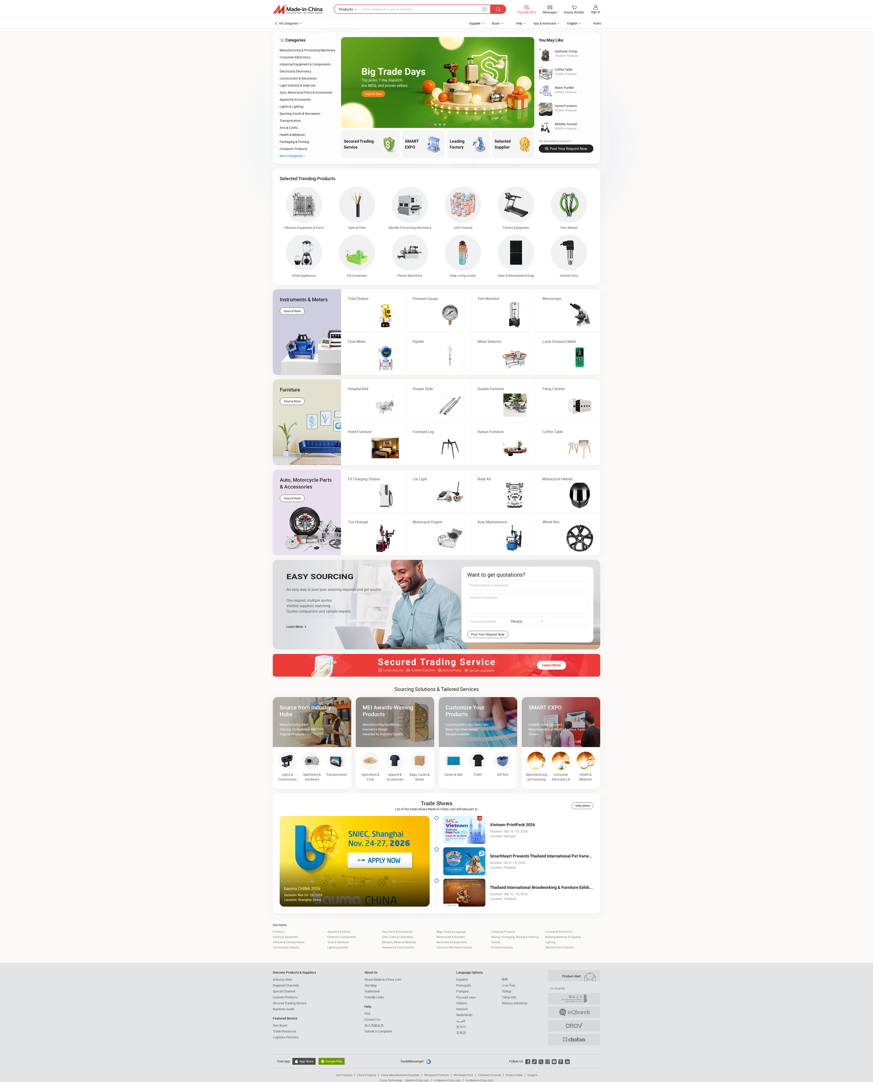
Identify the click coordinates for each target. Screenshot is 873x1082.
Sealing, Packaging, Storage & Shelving (515, 937)
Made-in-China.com (417, 1080)
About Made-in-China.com (382, 979)
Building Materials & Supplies (563, 937)
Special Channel (284, 991)
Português (463, 985)
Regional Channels (286, 985)
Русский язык (466, 997)
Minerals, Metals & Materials (399, 942)
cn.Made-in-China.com (479, 1080)
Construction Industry (286, 947)
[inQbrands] (574, 1012)
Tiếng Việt (509, 997)
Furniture (278, 931)
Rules (597, 23)
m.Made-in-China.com (447, 1080)
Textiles (495, 942)
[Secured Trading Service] (436, 665)
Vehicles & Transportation (288, 942)
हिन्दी (504, 979)
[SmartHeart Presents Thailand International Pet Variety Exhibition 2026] (464, 861)
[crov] (574, 1026)
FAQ (367, 1013)
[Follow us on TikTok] (534, 1061)
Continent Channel (489, 1075)
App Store (304, 1061)
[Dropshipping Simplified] (574, 1039)
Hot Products (344, 1075)
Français (462, 991)
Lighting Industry (337, 947)
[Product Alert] (574, 975)
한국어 (461, 1027)
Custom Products (285, 997)
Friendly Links (374, 997)
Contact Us (372, 1019)
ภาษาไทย (508, 985)
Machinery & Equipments (451, 942)
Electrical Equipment (285, 937)
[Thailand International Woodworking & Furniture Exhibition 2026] (464, 893)
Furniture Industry (502, 947)
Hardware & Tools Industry (398, 947)
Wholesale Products (436, 1075)
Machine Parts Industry (559, 947)
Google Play (331, 1061)
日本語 (461, 1032)
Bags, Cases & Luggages (451, 931)
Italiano (461, 1003)
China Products (366, 1075)
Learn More (295, 626)
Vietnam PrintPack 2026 (512, 824)
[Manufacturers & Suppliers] (297, 9)
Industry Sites (282, 979)
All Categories (288, 23)
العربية (460, 1021)
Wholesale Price (463, 1075)
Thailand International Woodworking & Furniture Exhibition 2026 (548, 887)
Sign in (595, 12)
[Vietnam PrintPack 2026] (464, 830)
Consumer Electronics (558, 931)
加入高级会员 (374, 1025)
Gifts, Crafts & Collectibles (397, 937)
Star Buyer (280, 1025)
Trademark (372, 991)
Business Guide (283, 1009)
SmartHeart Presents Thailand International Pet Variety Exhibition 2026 (555, 856)
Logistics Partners (286, 1037)
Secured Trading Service (289, 1003)
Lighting (550, 942)
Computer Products (503, 931)
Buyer (496, 23)
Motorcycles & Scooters (450, 937)
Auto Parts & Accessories (397, 931)
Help (519, 23)
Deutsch (462, 1009)
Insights (532, 1075)
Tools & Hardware (338, 942)
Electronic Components (341, 937)
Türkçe (506, 991)
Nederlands (464, 1015)
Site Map (370, 985)
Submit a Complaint (378, 1031)
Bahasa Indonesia (514, 1003)
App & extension (544, 23)
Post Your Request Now (568, 148)
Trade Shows (436, 803)
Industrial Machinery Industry (454, 947)
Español (462, 979)
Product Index (514, 1075)
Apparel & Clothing (338, 931)
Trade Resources (284, 1031)
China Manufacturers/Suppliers (400, 1075)
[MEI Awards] (574, 998)
